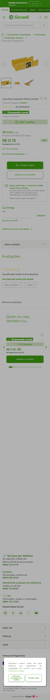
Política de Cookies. (16, 671)
